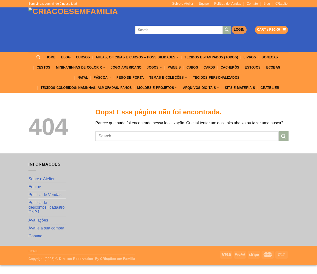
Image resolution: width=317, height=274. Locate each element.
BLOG (66, 57)
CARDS (209, 67)
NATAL (83, 77)
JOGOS (152, 67)
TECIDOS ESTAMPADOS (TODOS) (211, 57)
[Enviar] (227, 30)
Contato (252, 3)
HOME (50, 57)
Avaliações (38, 220)
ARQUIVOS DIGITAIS (199, 88)
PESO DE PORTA (130, 77)
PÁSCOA (101, 77)
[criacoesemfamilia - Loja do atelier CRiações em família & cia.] (78, 29)
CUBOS (192, 67)
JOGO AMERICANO (126, 67)
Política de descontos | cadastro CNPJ (46, 207)
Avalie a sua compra (46, 228)
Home (33, 251)
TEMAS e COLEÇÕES (166, 77)
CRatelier (282, 3)
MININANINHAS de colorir (79, 67)
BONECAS (270, 57)
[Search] (38, 57)
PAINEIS (174, 67)
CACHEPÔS (230, 67)
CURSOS (83, 57)
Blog (267, 3)
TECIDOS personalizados (216, 77)
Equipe (204, 3)
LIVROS (249, 57)
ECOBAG (273, 67)
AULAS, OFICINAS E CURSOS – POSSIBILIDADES (136, 57)
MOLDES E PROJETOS (155, 88)
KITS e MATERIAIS (240, 88)
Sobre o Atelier (182, 3)
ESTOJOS (253, 67)
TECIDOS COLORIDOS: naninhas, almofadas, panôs (86, 88)
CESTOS (44, 67)
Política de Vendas (227, 3)
